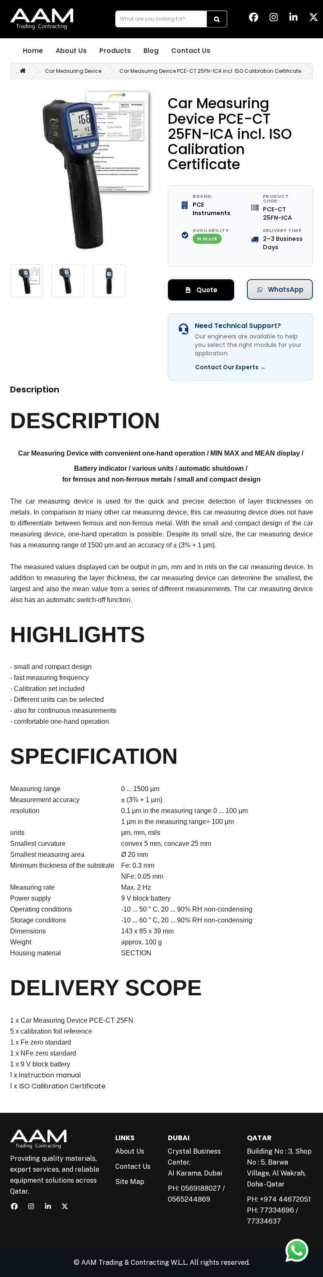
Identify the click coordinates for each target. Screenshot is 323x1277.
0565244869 (189, 1199)
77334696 (277, 1210)
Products (115, 51)
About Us (71, 51)
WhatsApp (285, 289)
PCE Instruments (211, 208)
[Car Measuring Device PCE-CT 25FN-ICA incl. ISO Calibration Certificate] (82, 172)
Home (33, 51)
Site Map (129, 1182)
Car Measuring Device (73, 71)
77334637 (264, 1221)
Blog (151, 51)
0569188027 (201, 1188)
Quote (206, 289)
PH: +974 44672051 (279, 1199)
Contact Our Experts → (230, 367)
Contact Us (190, 51)
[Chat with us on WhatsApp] (296, 1250)
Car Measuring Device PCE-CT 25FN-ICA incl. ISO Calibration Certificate (210, 71)
